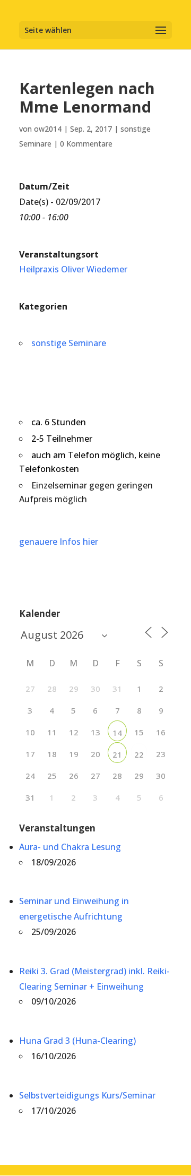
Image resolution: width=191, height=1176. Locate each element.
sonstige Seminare (68, 343)
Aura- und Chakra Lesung (70, 847)
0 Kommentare (86, 144)
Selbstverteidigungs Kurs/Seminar (87, 1095)
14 (117, 732)
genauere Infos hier (58, 541)
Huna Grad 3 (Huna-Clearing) (77, 1040)
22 (139, 754)
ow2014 (48, 129)
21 (117, 754)
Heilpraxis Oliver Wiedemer (73, 269)
